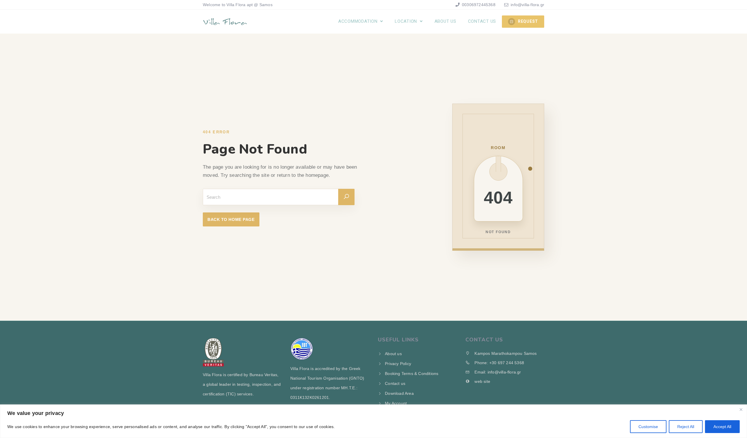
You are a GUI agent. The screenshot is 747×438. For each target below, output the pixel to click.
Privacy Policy (398, 363)
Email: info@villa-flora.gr (497, 372)
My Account (396, 403)
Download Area (399, 393)
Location (406, 21)
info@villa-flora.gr (527, 4)
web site (481, 381)
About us (393, 353)
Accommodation (358, 21)
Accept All (722, 426)
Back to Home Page (231, 219)
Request (528, 21)
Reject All (685, 426)
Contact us (395, 383)
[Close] (740, 409)
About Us (445, 21)
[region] (373, 421)
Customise (648, 426)
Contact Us (482, 21)
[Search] (346, 197)
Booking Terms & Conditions (411, 373)
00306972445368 (478, 4)
